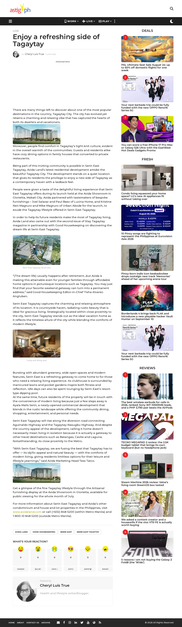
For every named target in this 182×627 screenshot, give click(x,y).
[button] (171, 8)
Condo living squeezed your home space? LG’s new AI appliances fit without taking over (143, 196)
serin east (66, 532)
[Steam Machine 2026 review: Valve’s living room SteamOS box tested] (147, 466)
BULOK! (38, 569)
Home (12, 622)
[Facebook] (64, 622)
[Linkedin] (76, 622)
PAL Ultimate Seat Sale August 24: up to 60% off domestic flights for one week (145, 67)
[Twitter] (81, 622)
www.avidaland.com (27, 511)
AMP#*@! (88, 569)
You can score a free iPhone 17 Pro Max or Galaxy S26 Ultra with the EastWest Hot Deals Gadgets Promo (146, 147)
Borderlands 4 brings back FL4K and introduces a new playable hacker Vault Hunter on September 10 (147, 316)
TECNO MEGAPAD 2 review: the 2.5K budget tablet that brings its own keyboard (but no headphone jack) (144, 445)
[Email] (58, 622)
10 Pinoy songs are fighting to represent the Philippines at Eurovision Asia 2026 (146, 236)
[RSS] (100, 622)
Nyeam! (105, 569)
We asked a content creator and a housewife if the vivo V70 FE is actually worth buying (146, 522)
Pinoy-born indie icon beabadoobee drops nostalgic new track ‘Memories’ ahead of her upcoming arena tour (145, 276)
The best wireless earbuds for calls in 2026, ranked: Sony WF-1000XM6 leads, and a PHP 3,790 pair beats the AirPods (146, 405)
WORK (71, 21)
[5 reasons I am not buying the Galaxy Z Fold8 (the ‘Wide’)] (147, 544)
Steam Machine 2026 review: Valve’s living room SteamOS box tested (144, 484)
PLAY (105, 21)
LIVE (89, 21)
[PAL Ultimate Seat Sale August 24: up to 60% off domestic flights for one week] (147, 49)
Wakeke (20, 569)
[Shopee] (94, 622)
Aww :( (54, 569)
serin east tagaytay (88, 532)
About (20, 622)
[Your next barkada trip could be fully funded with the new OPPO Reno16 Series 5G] (147, 89)
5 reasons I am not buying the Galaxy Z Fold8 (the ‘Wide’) (146, 561)
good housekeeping (44, 532)
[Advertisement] (63, 83)
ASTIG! (70, 569)
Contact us (32, 622)
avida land (21, 532)
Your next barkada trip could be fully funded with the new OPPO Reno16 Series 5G (145, 107)
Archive (45, 622)
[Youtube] (88, 622)
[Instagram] (70, 622)
